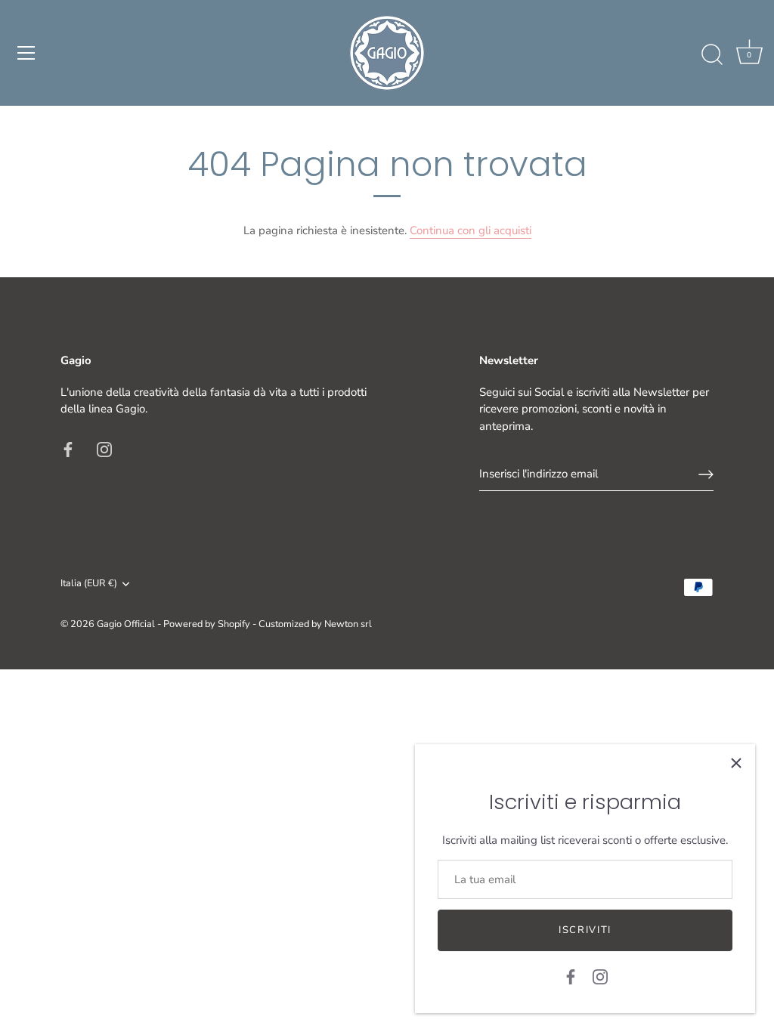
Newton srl (348, 624)
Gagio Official (126, 624)
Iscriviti (585, 930)
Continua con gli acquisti (470, 230)
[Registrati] (706, 474)
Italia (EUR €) (88, 584)
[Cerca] (712, 55)
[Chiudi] (736, 763)
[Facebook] (570, 976)
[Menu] (26, 53)
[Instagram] (600, 976)
